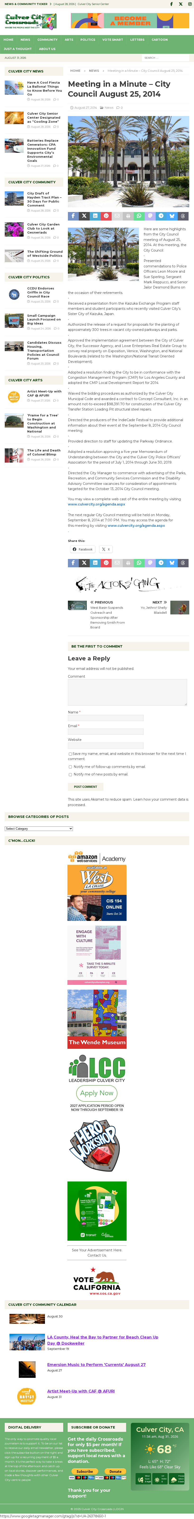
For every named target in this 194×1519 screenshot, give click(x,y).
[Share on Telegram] (161, 216)
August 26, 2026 (40, 237)
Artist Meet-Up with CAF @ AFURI (44, 393)
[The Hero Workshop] (97, 1174)
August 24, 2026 (41, 328)
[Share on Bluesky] (172, 216)
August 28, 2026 (40, 99)
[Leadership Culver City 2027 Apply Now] (97, 1110)
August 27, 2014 (86, 107)
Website (75, 740)
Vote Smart (112, 39)
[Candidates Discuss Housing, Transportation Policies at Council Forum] (14, 348)
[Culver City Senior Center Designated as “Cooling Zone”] (14, 118)
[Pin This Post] (106, 216)
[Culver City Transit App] (97, 1238)
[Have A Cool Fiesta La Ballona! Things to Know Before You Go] (14, 88)
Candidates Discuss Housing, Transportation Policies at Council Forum (44, 351)
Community (47, 39)
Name (73, 712)
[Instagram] (190, 4)
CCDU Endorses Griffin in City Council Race (40, 292)
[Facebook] (171, 4)
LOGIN (119, 1509)
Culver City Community (32, 182)
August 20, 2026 (40, 363)
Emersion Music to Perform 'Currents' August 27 (96, 1376)
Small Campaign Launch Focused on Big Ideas (44, 319)
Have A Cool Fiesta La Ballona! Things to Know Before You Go (44, 88)
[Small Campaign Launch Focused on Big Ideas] (14, 321)
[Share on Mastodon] (150, 216)
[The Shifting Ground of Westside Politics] (14, 256)
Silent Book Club (64, 1322)
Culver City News (26, 71)
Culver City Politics (29, 277)
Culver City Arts (25, 380)
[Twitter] (180, 4)
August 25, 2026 (40, 260)
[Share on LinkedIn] (95, 216)
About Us (47, 49)
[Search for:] (165, 57)
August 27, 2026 (40, 165)
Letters (137, 39)
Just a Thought (18, 49)
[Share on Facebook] (73, 216)
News (25, 39)
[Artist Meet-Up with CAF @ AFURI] (14, 396)
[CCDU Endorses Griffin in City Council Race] (14, 293)
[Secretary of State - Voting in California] (97, 1292)
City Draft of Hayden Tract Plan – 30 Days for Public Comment (44, 199)
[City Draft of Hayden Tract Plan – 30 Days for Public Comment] (14, 198)
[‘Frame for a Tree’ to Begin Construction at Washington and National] (14, 420)
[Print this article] (128, 216)
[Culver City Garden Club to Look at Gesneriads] (14, 229)
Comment (76, 676)
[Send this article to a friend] (117, 216)
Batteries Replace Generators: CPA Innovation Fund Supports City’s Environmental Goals (42, 150)
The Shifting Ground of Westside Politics (45, 253)
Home (8, 39)
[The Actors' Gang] (128, 590)
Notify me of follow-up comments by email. (110, 767)
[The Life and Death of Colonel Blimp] (14, 455)
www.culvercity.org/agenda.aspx (96, 504)
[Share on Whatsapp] (139, 216)
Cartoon (160, 39)
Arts (69, 39)
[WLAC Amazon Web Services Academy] (97, 918)
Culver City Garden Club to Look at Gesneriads (43, 228)
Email (73, 726)
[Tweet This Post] (84, 216)
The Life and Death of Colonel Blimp (44, 452)
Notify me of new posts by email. (101, 774)
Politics (87, 39)
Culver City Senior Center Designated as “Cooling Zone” (43, 117)
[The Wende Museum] (97, 1046)
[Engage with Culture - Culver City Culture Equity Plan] (97, 982)
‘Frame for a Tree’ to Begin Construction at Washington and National (42, 423)
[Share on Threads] (183, 216)
